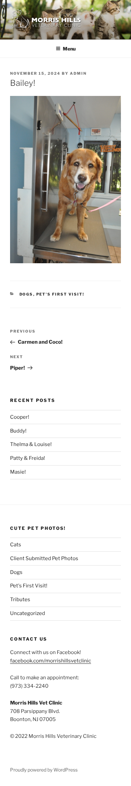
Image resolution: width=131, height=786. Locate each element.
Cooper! (19, 417)
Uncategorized (27, 613)
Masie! (18, 472)
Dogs (26, 294)
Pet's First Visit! (60, 294)
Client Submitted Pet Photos (44, 558)
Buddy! (18, 431)
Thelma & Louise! (31, 444)
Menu (69, 49)
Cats (15, 545)
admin (78, 73)
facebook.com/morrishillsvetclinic (50, 661)
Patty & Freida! (27, 458)
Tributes (20, 599)
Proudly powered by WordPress (44, 770)
